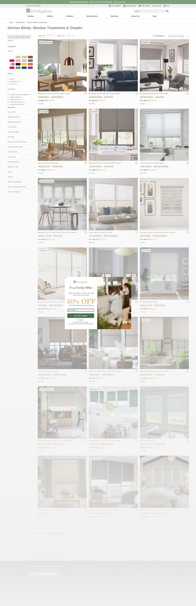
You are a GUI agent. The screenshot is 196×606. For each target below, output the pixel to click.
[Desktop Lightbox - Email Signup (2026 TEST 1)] (98, 303)
